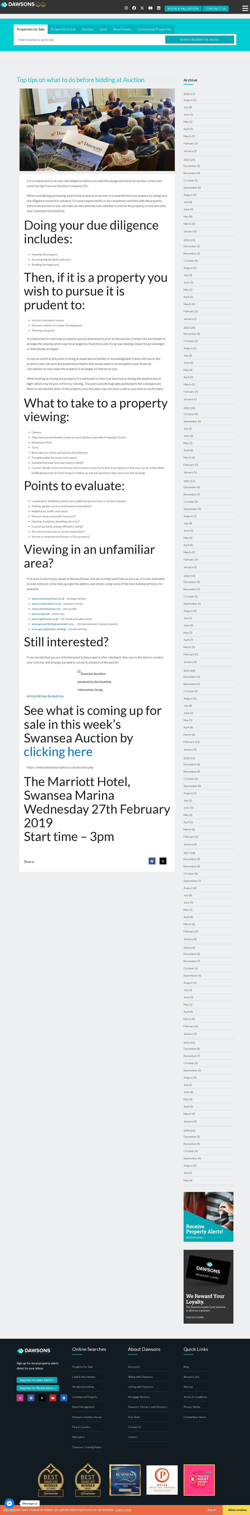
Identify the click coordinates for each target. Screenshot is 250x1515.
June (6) (188, 1092)
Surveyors (134, 1366)
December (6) (192, 487)
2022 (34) (189, 408)
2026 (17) (189, 94)
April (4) (188, 545)
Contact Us (134, 1427)
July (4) (188, 107)
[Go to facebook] (9, 1503)
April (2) (188, 296)
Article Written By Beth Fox (45, 696)
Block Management (83, 1406)
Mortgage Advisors (139, 1397)
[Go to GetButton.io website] (9, 1511)
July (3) (188, 275)
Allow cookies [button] (237, 1509)
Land (103, 29)
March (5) (189, 136)
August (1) (190, 100)
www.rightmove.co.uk (45, 619)
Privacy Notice (192, 1406)
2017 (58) (189, 853)
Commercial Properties (154, 29)
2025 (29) (189, 159)
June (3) (188, 209)
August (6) (190, 888)
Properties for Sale (31, 29)
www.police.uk (40, 613)
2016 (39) (189, 947)
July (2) (188, 355)
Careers (133, 1437)
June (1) (188, 114)
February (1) (191, 311)
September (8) (192, 786)
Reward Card (191, 1376)
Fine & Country (81, 1427)
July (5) (188, 618)
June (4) (188, 625)
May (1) (188, 121)
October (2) (191, 180)
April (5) (188, 822)
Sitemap (188, 1386)
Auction (88, 29)
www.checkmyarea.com (46, 608)
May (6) (188, 815)
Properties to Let (63, 29)
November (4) (192, 333)
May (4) (188, 216)
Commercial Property (84, 1397)
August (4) (190, 610)
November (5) (192, 589)
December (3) (192, 165)
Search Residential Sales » (199, 39)
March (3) (189, 457)
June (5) (188, 530)
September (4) (192, 1158)
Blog (186, 1366)
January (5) (190, 399)
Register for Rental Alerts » (38, 1388)
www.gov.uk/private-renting (49, 629)
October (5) (191, 691)
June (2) (188, 362)
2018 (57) (189, 758)
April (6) (188, 450)
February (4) (191, 931)
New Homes (122, 29)
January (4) (190, 661)
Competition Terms (195, 1417)
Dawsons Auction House (87, 1417)
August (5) (190, 698)
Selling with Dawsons (140, 1376)
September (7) (192, 880)
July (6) (188, 202)
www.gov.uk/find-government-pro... (53, 624)
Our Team (134, 1417)
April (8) (188, 727)
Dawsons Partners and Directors (147, 1406)
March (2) (189, 223)
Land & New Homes (83, 1376)
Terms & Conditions (195, 1397)
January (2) (190, 151)
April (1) (188, 129)
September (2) (192, 187)
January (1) (190, 319)
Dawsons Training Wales (87, 1447)
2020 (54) (189, 576)
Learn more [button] (123, 1509)
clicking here (58, 751)
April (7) (188, 639)
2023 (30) (189, 327)
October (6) (191, 873)
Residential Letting (83, 1386)
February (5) (191, 464)
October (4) (191, 260)
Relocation (78, 1437)
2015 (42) (189, 1042)
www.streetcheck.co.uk (46, 603)
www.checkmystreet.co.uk (48, 598)
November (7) (192, 961)
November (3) (192, 173)
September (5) (192, 603)
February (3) (191, 391)
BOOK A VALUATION (183, 8)
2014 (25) (189, 1130)
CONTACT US (215, 8)
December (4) (192, 582)
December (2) (192, 246)
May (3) (188, 632)
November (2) (192, 253)
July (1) (188, 1084)
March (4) (189, 304)
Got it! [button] (212, 1509)
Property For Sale (82, 1366)
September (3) (192, 508)
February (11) (192, 741)
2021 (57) (189, 481)
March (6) (189, 734)
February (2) (191, 143)
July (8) (188, 895)
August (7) (190, 516)
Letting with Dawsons (141, 1386)
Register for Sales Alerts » (37, 1380)
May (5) (188, 443)
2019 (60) (189, 670)
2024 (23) (189, 240)
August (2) (190, 194)
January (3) (190, 844)
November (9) (192, 494)
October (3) (191, 596)
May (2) (188, 289)
